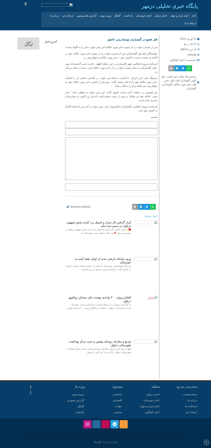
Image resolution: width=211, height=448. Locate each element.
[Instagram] (87, 424)
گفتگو (118, 15)
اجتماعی (117, 394)
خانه (194, 15)
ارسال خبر (67, 15)
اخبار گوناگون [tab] (28, 43)
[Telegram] (114, 424)
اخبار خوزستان (143, 15)
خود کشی (172, 76)
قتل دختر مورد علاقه (185, 84)
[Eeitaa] (124, 424)
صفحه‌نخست (190, 394)
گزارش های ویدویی (86, 15)
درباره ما (54, 15)
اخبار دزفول (161, 15)
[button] (189, 68)
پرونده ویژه (105, 15)
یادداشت (128, 15)
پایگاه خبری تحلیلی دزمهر (170, 6)
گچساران (167, 84)
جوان (181, 76)
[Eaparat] (105, 424)
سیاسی (118, 412)
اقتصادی (117, 400)
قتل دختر (169, 80)
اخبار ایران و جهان (179, 15)
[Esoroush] (96, 424)
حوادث (118, 406)
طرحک (97, 442)
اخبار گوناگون (177, 60)
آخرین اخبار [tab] (51, 41)
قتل (178, 80)
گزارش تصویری (75, 400)
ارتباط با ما (190, 23)
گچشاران (191, 88)
